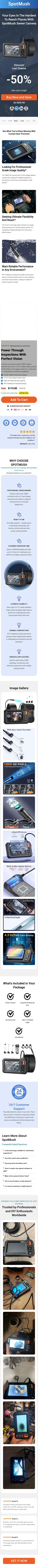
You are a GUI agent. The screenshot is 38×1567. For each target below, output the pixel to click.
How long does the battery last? (16, 1163)
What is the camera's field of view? (17, 1176)
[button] (3, 321)
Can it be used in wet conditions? (16, 1158)
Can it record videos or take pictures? (18, 1181)
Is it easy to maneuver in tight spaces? (18, 1186)
